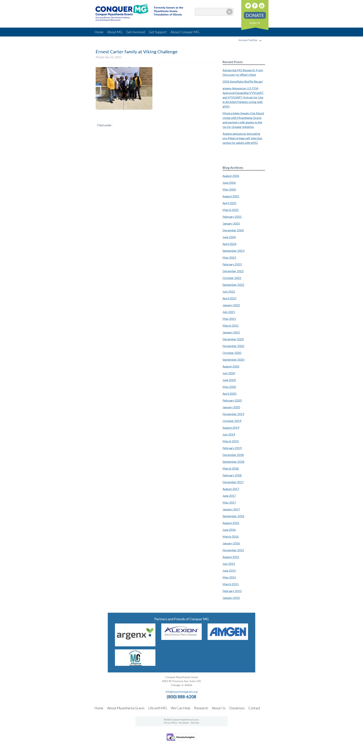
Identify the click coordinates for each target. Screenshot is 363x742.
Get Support (158, 32)
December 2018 (233, 455)
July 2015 (229, 563)
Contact (254, 708)
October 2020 (232, 352)
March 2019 (231, 441)
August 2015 (231, 557)
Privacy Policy (170, 722)
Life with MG (157, 708)
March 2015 (231, 584)
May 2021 (229, 318)
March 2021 (231, 325)
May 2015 (229, 577)
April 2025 (229, 203)
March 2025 (231, 210)
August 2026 (231, 176)
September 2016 (233, 516)
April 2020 (229, 393)
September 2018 (233, 461)
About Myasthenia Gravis (125, 708)
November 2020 (233, 346)
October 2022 (232, 278)
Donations (237, 708)
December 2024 (233, 230)
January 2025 (231, 223)
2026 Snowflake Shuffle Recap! (243, 81)
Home (99, 32)
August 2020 (231, 366)
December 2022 (233, 271)
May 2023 (229, 257)
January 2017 (231, 509)
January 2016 (231, 543)
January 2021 (231, 332)
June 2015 (229, 570)
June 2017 (229, 495)
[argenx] (135, 645)
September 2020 (233, 359)
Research (201, 708)
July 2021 (229, 312)
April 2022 (229, 298)
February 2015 (232, 591)
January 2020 (231, 407)
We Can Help (180, 708)
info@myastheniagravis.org (182, 691)
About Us (219, 708)
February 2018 (232, 475)
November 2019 (233, 414)
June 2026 (229, 182)
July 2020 (229, 373)
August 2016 (231, 523)
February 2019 (232, 448)
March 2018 (231, 468)
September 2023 (233, 250)
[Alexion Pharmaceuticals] (181, 638)
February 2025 (232, 216)
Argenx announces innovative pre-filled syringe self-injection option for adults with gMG (242, 138)
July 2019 (229, 434)
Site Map (195, 722)
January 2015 (231, 597)
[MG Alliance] (135, 664)
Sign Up (255, 23)
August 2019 (231, 427)
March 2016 (231, 536)
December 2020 (233, 339)
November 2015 (233, 550)
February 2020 (232, 400)
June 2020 (229, 380)
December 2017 (233, 482)
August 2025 (231, 196)
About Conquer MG (185, 32)
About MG (115, 32)
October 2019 (232, 421)
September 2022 (233, 284)
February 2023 (232, 264)
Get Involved (135, 32)
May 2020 (229, 386)
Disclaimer (184, 722)
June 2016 (229, 529)
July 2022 (229, 291)
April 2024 (229, 244)
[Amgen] (228, 638)
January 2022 (231, 305)
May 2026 (229, 189)
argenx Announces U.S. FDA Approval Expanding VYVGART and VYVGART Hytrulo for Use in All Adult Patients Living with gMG (243, 97)
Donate (255, 15)
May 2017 (229, 502)
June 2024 (229, 237)
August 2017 (231, 489)
